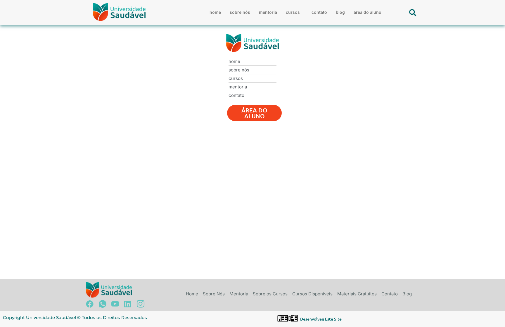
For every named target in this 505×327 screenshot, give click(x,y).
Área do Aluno (367, 12)
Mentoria (268, 12)
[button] (294, 12)
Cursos (293, 12)
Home (215, 12)
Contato (319, 12)
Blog (340, 12)
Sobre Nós (240, 12)
